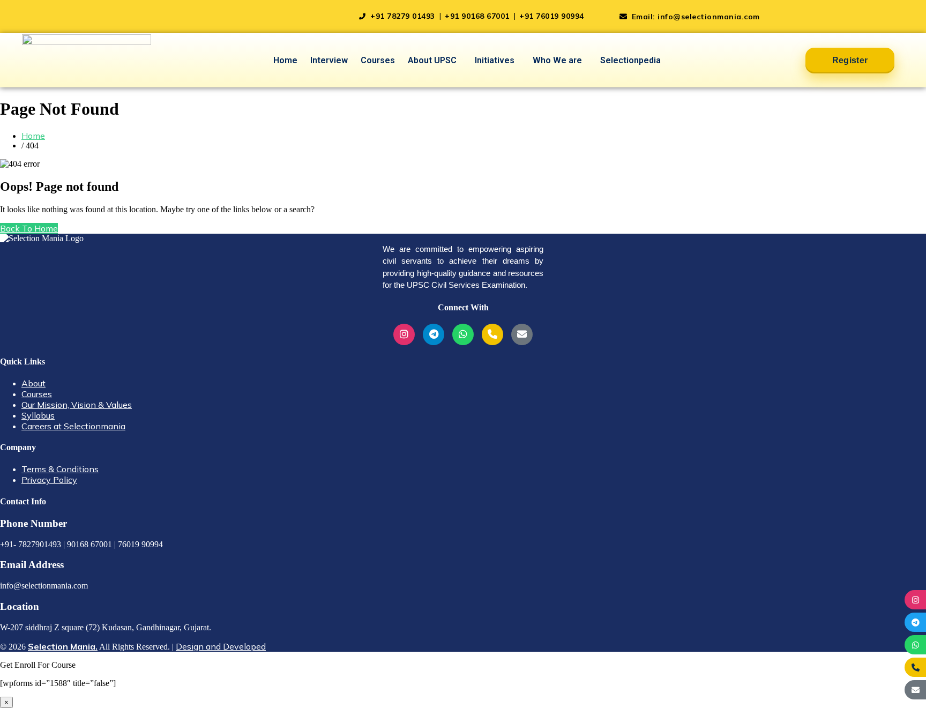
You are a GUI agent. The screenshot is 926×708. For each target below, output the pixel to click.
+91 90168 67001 (478, 16)
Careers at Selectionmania (73, 426)
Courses (378, 60)
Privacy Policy (49, 479)
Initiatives (494, 60)
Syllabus (38, 415)
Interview (329, 60)
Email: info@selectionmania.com (694, 16)
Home (285, 60)
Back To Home (29, 228)
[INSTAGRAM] (915, 599)
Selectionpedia (630, 60)
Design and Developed (221, 646)
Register (850, 60)
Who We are (557, 60)
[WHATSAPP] (915, 644)
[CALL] (915, 667)
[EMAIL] (915, 689)
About (33, 383)
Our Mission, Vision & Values (76, 404)
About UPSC (432, 60)
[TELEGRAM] (915, 622)
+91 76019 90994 (551, 16)
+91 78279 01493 (402, 16)
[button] (434, 60)
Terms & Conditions (60, 469)
